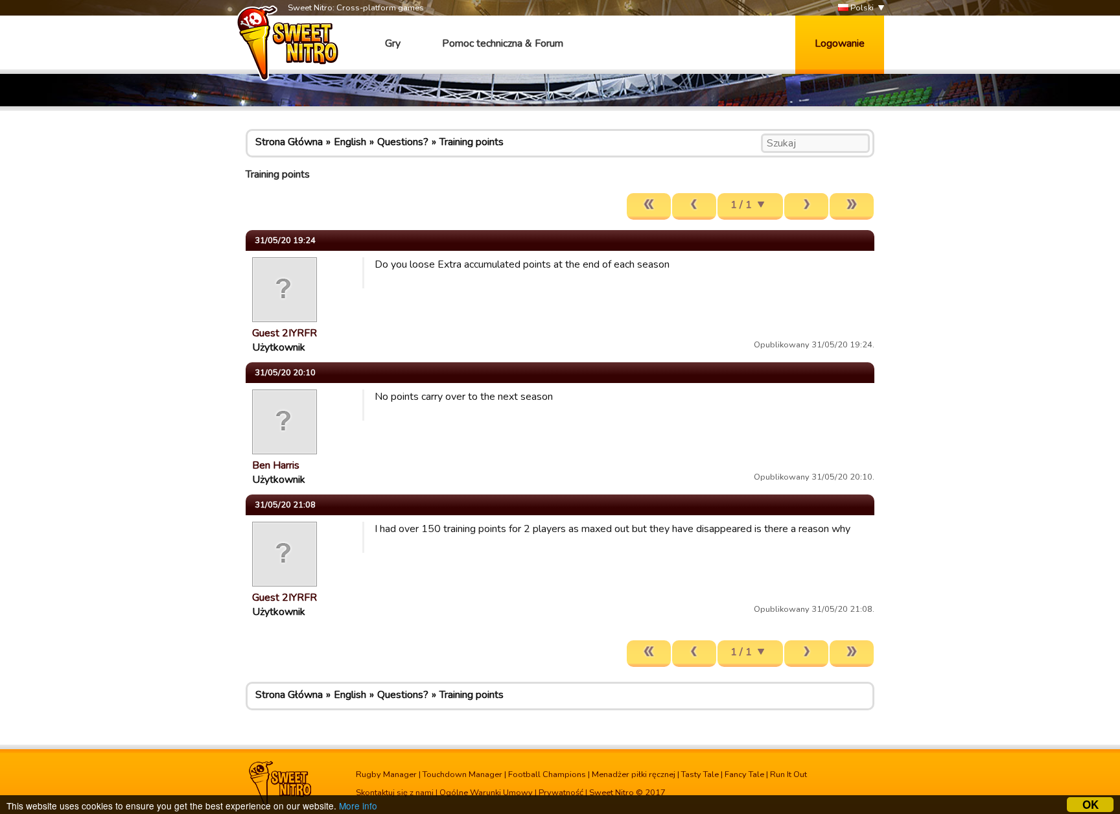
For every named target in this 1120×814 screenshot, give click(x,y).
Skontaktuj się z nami (395, 792)
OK (1090, 804)
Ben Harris (275, 465)
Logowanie (840, 43)
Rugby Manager (386, 774)
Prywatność (561, 792)
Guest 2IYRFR (284, 333)
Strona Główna (289, 142)
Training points (471, 142)
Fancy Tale (744, 774)
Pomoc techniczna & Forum (502, 43)
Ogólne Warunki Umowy (486, 792)
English (350, 142)
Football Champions (547, 774)
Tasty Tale (700, 774)
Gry (393, 43)
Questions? (402, 142)
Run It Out (788, 774)
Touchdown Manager (462, 774)
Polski (861, 8)
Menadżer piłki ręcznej (633, 774)
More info (358, 805)
